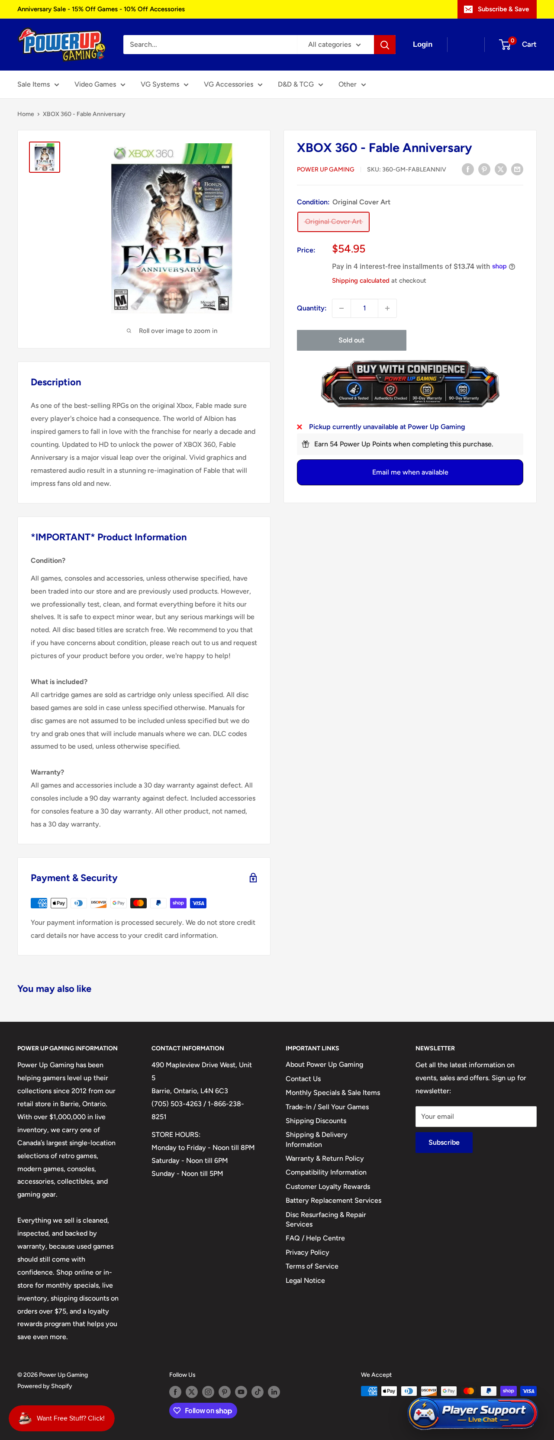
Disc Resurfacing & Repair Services (326, 1219)
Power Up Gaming (325, 169)
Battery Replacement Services (333, 1200)
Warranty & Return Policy (325, 1158)
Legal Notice (305, 1280)
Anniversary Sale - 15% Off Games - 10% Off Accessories (101, 9)
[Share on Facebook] (468, 168)
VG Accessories (228, 84)
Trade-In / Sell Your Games (327, 1107)
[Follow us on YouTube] (241, 1392)
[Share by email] (517, 168)
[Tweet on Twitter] (501, 168)
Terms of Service (312, 1266)
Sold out (351, 340)
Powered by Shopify (44, 1386)
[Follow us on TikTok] (257, 1392)
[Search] (385, 44)
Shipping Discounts (316, 1121)
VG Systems (160, 84)
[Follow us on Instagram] (208, 1392)
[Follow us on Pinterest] (225, 1392)
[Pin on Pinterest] (484, 168)
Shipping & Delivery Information (317, 1139)
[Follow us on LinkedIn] (274, 1392)
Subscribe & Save (503, 9)
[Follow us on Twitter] (192, 1392)
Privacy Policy (307, 1252)
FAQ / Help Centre (315, 1238)
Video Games (95, 84)
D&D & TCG (296, 84)
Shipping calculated (361, 280)
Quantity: (312, 308)
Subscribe (444, 1142)
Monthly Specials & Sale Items (333, 1092)
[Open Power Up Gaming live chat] (472, 1413)
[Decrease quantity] (341, 308)
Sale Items (33, 84)
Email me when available (410, 472)
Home (25, 114)
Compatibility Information (326, 1172)
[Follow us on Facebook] (175, 1392)
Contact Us (303, 1079)
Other (347, 84)
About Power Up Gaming (324, 1064)
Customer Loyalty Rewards (328, 1186)
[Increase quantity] (387, 308)
